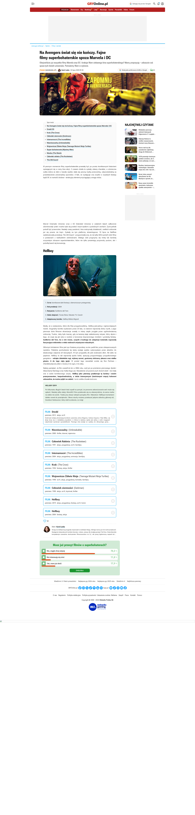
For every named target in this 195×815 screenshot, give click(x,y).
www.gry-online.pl (37, 46)
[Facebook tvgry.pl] (125, 587)
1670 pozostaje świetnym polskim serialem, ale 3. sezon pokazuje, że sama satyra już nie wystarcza (140, 158)
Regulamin (62, 595)
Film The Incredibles (79, 454)
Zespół (121, 595)
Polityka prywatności (89, 595)
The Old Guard (52, 160)
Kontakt (133, 595)
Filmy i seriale (56, 46)
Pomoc (139, 595)
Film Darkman (79, 489)
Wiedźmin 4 (121, 581)
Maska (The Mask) (54, 153)
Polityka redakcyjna (74, 595)
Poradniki (118, 10)
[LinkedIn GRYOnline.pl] (97, 587)
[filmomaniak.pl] (48, 70)
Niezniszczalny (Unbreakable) (58, 143)
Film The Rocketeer (79, 443)
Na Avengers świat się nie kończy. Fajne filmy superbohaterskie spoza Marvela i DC (79, 126)
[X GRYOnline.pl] (87, 587)
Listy (95, 10)
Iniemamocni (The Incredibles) (59, 139)
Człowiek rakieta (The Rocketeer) (60, 156)
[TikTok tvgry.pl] (114, 587)
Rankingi (88, 10)
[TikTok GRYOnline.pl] (90, 587)
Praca (127, 595)
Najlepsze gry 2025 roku (106, 581)
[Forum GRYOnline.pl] (101, 587)
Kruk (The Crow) (53, 133)
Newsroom (75, 10)
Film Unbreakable (79, 431)
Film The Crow (79, 466)
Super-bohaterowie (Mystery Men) (60, 150)
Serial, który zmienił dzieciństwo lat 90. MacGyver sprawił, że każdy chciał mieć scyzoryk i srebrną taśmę (140, 176)
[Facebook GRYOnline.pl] (79, 587)
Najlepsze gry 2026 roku (86, 581)
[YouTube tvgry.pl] (110, 587)
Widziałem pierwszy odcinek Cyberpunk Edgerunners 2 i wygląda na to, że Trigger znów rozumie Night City (140, 132)
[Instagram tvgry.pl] (118, 587)
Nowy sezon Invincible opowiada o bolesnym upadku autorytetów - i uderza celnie (140, 185)
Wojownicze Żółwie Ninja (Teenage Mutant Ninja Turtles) (69, 146)
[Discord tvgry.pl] (121, 587)
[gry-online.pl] (97, 4)
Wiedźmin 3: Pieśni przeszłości (65, 581)
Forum (131, 10)
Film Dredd (79, 416)
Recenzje (103, 10)
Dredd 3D (50, 129)
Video (126, 10)
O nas (55, 595)
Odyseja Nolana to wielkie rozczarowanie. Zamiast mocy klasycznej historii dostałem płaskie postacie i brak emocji (140, 141)
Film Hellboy (79, 501)
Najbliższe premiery (134, 581)
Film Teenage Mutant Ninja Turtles (79, 477)
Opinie (110, 10)
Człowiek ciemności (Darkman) (59, 136)
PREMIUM (64, 10)
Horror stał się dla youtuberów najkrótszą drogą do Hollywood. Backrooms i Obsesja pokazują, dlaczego (140, 149)
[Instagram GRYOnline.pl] (83, 587)
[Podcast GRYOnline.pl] (94, 587)
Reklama (114, 595)
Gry (82, 10)
